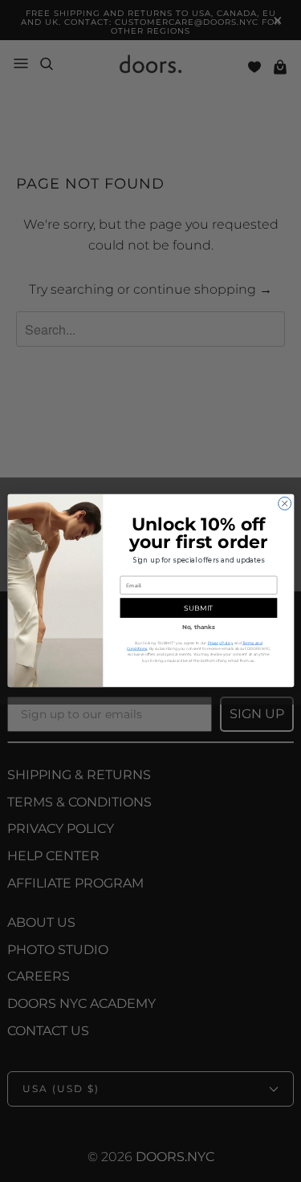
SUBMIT (198, 607)
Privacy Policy (220, 643)
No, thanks (197, 627)
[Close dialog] (284, 504)
